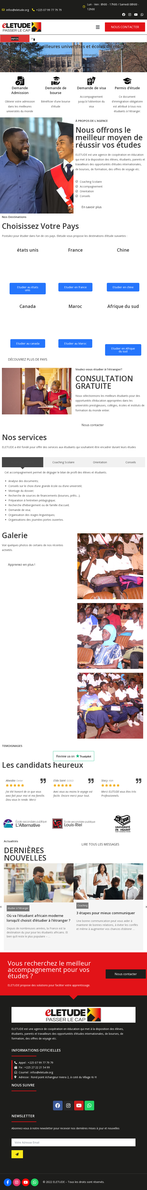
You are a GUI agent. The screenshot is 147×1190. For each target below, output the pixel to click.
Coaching (13, 905)
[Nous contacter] (34, 1182)
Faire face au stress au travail (101, 913)
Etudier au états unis (27, 288)
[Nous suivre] (7, 1182)
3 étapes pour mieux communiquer (36, 913)
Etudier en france (75, 287)
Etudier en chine (123, 287)
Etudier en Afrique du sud (123, 349)
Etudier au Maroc (75, 343)
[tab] (22, 462)
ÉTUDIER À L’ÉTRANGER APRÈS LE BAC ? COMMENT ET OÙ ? (66, 38)
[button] (97, 27)
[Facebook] (124, 14)
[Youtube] (79, 1105)
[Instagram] (130, 14)
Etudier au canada (27, 343)
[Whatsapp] (142, 14)
